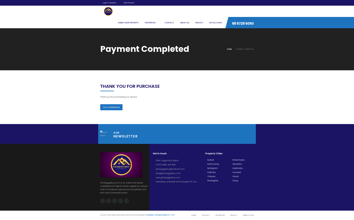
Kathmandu (213, 164)
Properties (220, 215)
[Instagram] (253, 2)
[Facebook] (232, 2)
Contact (205, 215)
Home (229, 49)
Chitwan (211, 176)
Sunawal (236, 172)
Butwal (210, 160)
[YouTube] (242, 2)
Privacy (233, 215)
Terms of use (248, 215)
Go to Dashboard (111, 107)
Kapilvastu (237, 168)
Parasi (235, 176)
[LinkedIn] (247, 2)
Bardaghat (212, 180)
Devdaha (237, 164)
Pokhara (211, 172)
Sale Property (128, 3)
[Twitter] (237, 2)
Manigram (212, 168)
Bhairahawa (238, 160)
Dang (235, 180)
